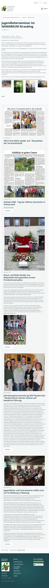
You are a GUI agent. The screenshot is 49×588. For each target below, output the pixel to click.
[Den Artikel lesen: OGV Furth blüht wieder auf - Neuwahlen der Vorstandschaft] (24, 121)
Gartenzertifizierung (18, 564)
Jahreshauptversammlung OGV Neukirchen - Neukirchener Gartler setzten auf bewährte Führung (24, 398)
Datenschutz (5, 575)
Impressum (4, 573)
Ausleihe (16, 575)
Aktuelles (24, 17)
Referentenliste (17, 573)
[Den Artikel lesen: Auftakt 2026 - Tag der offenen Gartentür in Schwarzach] (24, 173)
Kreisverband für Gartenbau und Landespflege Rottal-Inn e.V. (11, 9)
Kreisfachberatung (18, 561)
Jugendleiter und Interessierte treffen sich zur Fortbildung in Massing (24, 491)
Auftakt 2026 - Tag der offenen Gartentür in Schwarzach (24, 203)
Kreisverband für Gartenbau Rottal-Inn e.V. (11, 17)
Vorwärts (20, 550)
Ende (23, 550)
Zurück (3, 96)
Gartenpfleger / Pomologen (17, 567)
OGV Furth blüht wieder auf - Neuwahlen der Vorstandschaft (23, 142)
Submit (45, 3)
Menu (45, 8)
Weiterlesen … (8, 210)
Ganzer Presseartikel (8, 207)
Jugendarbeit (17, 570)
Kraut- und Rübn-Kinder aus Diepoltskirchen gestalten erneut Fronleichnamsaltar (19, 277)
